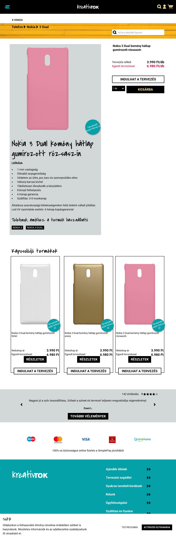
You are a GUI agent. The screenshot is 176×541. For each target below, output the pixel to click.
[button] (159, 7)
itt (4, 533)
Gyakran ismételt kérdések (124, 486)
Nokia (31, 27)
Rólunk (110, 494)
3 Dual (44, 27)
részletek (35, 359)
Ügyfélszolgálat (116, 503)
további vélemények (88, 416)
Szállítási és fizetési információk (119, 513)
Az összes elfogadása (157, 527)
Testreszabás (130, 527)
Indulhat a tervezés (138, 79)
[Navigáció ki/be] (7, 7)
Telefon (17, 27)
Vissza (18, 19)
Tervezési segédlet (118, 477)
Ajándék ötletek (116, 469)
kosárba (145, 89)
